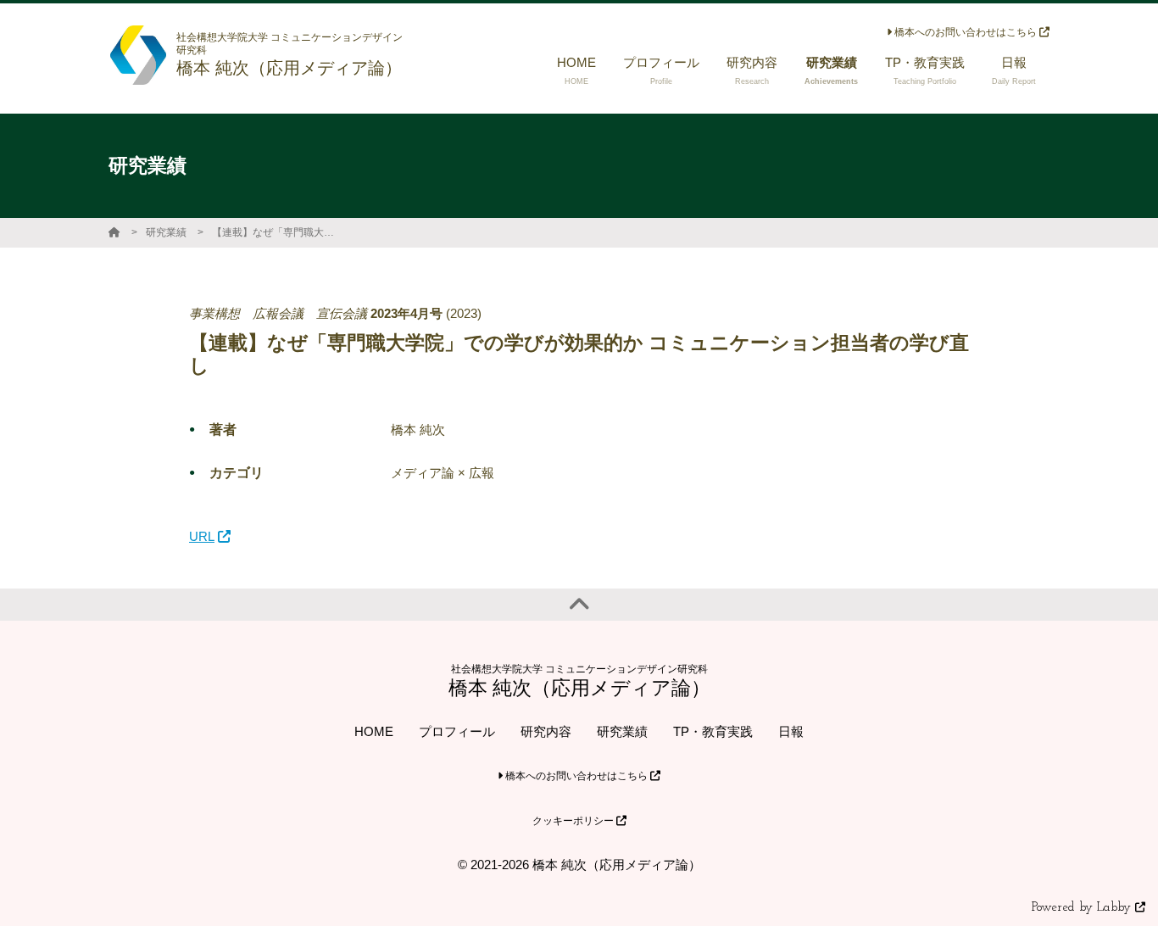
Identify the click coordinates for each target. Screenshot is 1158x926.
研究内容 (546, 731)
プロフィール (457, 731)
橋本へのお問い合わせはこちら (965, 32)
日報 (791, 731)
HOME (373, 731)
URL (201, 536)
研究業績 (166, 232)
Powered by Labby (1083, 907)
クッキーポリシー (574, 821)
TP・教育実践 (713, 731)
